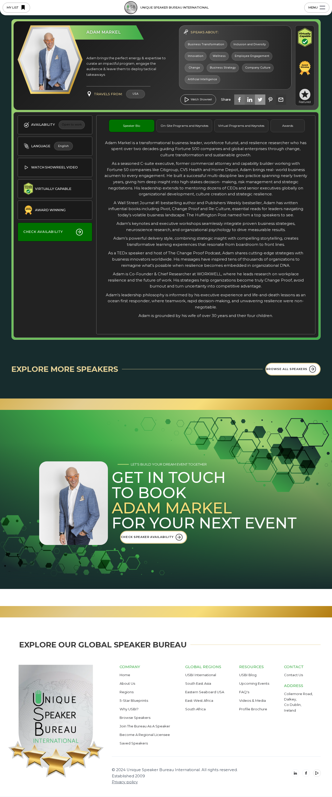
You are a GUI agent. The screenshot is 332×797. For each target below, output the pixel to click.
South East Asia (198, 683)
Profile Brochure (253, 709)
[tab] (132, 125)
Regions (127, 692)
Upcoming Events (254, 683)
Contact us (293, 675)
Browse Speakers (135, 717)
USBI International (200, 675)
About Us (127, 683)
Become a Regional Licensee (145, 735)
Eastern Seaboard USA (204, 692)
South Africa (195, 709)
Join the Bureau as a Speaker (145, 726)
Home (125, 675)
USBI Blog (248, 675)
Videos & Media (252, 700)
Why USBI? (129, 709)
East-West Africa (199, 700)
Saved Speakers (134, 743)
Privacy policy (125, 782)
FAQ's (244, 692)
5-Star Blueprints (134, 700)
